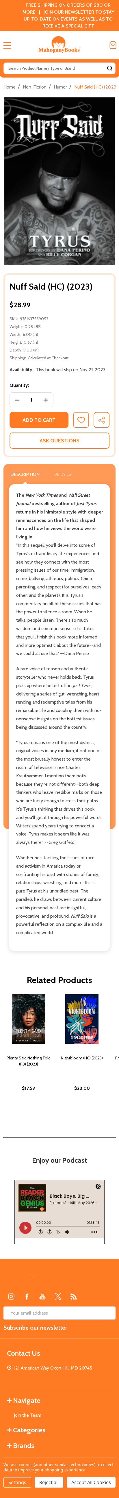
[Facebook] (27, 1296)
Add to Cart (39, 420)
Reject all (49, 1482)
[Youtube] (42, 1296)
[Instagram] (11, 1296)
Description (25, 474)
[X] (58, 1296)
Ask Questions (59, 440)
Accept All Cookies (91, 1482)
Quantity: (19, 385)
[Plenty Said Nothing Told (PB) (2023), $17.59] (28, 1019)
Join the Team (27, 1415)
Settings (17, 1482)
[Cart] (113, 45)
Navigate (26, 1400)
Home (9, 87)
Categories (29, 1430)
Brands (23, 1445)
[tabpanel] (28, 1055)
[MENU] (7, 45)
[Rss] (73, 1296)
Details (62, 474)
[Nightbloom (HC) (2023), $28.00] (82, 1019)
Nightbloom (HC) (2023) (82, 1058)
